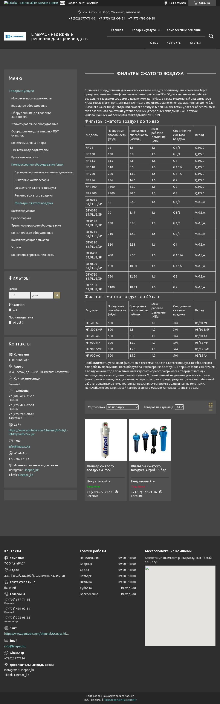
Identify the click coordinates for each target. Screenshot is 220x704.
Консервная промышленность (32, 255)
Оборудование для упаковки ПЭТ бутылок (35, 133)
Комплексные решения (184, 30)
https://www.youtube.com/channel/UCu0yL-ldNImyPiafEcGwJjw (38, 432)
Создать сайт (76, 3)
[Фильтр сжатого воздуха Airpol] (106, 440)
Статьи (195, 42)
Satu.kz (129, 696)
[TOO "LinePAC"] (15, 36)
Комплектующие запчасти (30, 240)
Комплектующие (23, 211)
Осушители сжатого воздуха (35, 187)
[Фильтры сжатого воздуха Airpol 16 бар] (150, 440)
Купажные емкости (24, 157)
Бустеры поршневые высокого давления (44, 172)
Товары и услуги (144, 30)
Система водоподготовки (30, 150)
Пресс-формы (21, 218)
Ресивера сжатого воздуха (34, 195)
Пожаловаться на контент (120, 699)
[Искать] (210, 36)
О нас (154, 42)
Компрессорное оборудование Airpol (37, 164)
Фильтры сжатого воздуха (34, 203)
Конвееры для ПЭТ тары (28, 142)
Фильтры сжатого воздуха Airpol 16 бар (148, 468)
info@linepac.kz (19, 446)
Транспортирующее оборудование (36, 225)
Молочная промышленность (31, 98)
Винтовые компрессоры (32, 180)
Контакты (174, 42)
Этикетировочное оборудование (34, 124)
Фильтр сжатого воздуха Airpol (100, 468)
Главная (117, 30)
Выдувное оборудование (29, 105)
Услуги (16, 247)
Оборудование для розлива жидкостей (31, 115)
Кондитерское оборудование (32, 232)
